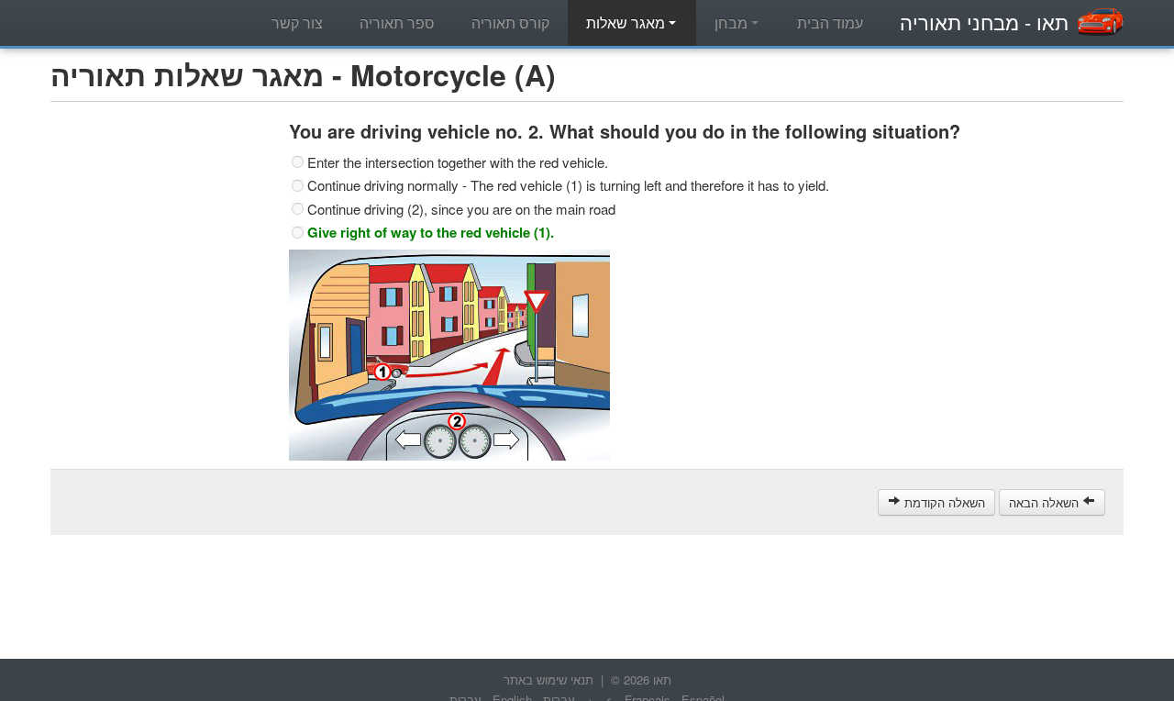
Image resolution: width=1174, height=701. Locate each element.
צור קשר (297, 22)
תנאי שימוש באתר (548, 679)
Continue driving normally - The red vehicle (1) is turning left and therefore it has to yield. (568, 185)
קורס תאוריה (510, 22)
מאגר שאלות (627, 22)
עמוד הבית (830, 22)
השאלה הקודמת (943, 502)
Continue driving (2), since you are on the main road (461, 209)
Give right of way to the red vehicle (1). (430, 232)
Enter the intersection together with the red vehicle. (457, 162)
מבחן (732, 22)
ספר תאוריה (397, 22)
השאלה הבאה (1045, 502)
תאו (984, 21)
